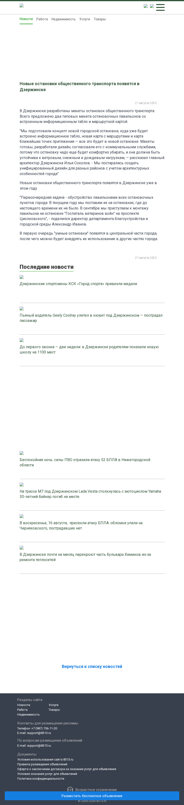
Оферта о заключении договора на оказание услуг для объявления (66, 769)
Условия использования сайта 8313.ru (45, 759)
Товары (100, 19)
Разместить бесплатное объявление (92, 796)
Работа (42, 19)
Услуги (84, 19)
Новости (26, 19)
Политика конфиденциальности (40, 778)
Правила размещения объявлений (42, 764)
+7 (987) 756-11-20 (44, 728)
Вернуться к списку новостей (92, 666)
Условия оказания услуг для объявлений (47, 774)
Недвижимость (64, 19)
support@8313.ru (39, 733)
